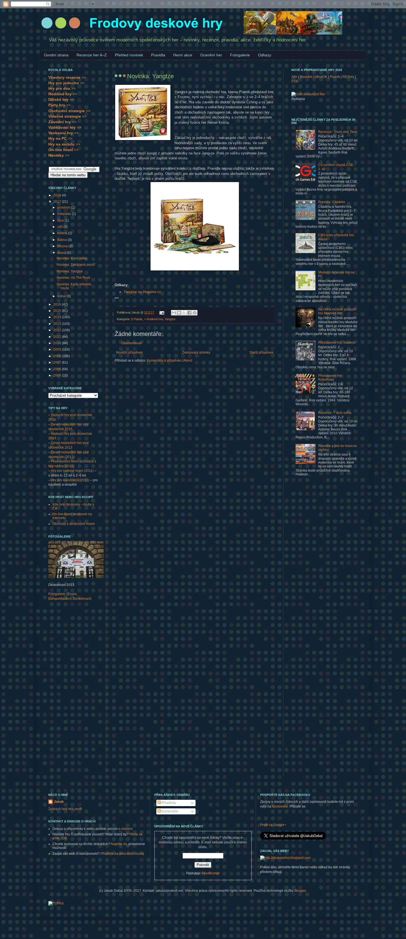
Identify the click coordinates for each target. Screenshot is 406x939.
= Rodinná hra (153, 319)
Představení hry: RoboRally (330, 378)
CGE (295, 81)
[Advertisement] (70, 692)
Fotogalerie (240, 55)
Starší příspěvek (261, 352)
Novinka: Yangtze (70, 271)
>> (67, 77)
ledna (62, 296)
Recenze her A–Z (92, 55)
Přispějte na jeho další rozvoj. (123, 854)
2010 (57, 343)
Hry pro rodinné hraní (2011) (72, 471)
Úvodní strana (56, 55)
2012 (57, 330)
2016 (57, 304)
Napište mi (119, 844)
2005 (57, 375)
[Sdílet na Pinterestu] (194, 312)
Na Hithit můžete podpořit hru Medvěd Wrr (337, 311)
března (62, 246)
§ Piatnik (137, 319)
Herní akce (182, 55)
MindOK (321, 77)
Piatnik (335, 77)
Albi (294, 77)
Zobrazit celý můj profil (65, 809)
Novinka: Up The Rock (73, 278)
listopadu (64, 214)
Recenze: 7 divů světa (334, 413)
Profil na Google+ (273, 825)
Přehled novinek (129, 55)
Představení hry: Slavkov (336, 342)
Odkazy (264, 55)
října (61, 220)
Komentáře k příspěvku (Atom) (169, 360)
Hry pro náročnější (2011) (70, 480)
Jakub (59, 802)
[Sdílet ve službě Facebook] (189, 312)
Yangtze (170, 319)
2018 (57, 195)
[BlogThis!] (179, 312)
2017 (57, 202)
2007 (57, 362)
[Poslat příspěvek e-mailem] (161, 312)
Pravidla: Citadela (331, 202)
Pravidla (158, 55)
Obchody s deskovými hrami (73, 524)
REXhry (348, 77)
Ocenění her (211, 55)
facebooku (280, 806)
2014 (57, 317)
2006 (57, 369)
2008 (57, 356)
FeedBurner (211, 873)
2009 (57, 349)
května (62, 233)
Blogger (300, 891)
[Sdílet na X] (184, 312)
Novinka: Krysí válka (72, 258)
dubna (62, 240)
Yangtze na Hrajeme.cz (142, 292)
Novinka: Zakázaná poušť (76, 265)
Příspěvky (168, 803)
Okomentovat (131, 343)
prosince (64, 207)
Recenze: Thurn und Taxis (337, 132)
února (62, 253)
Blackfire (306, 77)
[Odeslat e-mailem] (173, 312)
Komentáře (169, 811)
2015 (57, 311)
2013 (57, 324)
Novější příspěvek (129, 352)
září (60, 227)
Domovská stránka (196, 352)
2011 (57, 337)
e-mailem (125, 829)
